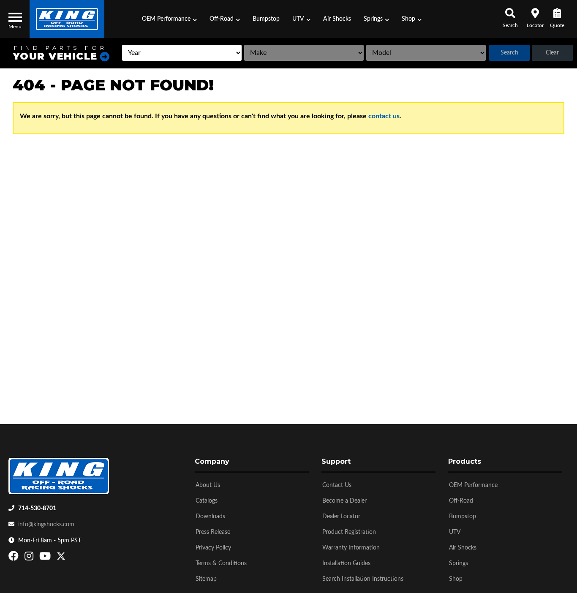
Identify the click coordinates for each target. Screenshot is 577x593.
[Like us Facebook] (14, 557)
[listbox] (182, 53)
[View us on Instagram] (29, 557)
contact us (384, 116)
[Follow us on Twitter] (61, 557)
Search (509, 53)
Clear (552, 53)
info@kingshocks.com (46, 525)
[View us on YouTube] (46, 557)
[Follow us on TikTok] (70, 557)
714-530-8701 (37, 508)
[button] (169, 19)
